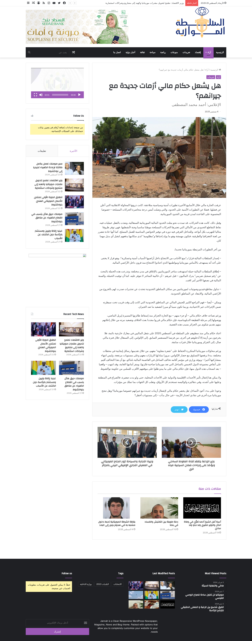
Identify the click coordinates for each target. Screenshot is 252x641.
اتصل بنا (117, 52)
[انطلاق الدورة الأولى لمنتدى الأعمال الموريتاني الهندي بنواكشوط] (74, 201)
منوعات (174, 52)
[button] (57, 83)
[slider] (60, 95)
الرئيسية (220, 52)
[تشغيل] (79, 95)
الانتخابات (117, 584)
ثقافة (142, 52)
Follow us (67, 573)
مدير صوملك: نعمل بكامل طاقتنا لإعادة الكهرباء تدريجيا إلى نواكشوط (47, 167)
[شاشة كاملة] (35, 95)
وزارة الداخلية (86, 584)
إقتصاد (198, 52)
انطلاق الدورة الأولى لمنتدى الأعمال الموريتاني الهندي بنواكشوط (153, 3)
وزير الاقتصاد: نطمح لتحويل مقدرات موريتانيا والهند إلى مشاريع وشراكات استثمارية (48, 184)
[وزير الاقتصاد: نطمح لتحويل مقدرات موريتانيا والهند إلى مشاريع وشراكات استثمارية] (74, 185)
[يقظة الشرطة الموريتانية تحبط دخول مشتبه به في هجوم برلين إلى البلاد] (116, 508)
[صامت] (41, 95)
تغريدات (186, 52)
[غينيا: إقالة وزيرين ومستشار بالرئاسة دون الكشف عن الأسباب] (74, 235)
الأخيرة (73, 150)
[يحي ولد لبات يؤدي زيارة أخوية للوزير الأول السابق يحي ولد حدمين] (152, 604)
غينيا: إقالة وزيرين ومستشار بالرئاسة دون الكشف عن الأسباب (48, 235)
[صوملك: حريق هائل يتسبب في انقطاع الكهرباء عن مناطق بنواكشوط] (74, 218)
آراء (209, 52)
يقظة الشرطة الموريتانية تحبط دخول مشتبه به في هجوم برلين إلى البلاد (116, 523)
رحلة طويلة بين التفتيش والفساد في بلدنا (161, 523)
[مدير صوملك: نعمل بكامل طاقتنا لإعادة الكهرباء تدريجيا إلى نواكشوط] (74, 168)
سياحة (152, 52)
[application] (57, 83)
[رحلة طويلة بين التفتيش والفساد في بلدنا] (159, 508)
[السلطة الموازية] (200, 22)
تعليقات (42, 150)
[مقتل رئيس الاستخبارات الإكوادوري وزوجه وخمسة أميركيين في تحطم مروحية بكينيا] (136, 595)
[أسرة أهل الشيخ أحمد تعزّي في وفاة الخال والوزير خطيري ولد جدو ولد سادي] (202, 508)
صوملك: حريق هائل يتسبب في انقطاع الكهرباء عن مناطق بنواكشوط (46, 218)
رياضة (163, 52)
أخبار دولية (130, 52)
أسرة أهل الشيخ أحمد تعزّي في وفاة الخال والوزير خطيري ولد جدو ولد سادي (202, 525)
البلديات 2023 (102, 584)
